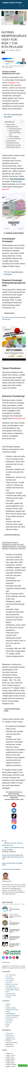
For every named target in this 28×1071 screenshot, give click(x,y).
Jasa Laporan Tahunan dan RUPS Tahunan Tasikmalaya (14, 938)
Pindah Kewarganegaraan (12, 1015)
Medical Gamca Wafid (12, 984)
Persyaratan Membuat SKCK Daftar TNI (14, 923)
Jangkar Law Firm (10, 1055)
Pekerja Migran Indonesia (12, 989)
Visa (3, 52)
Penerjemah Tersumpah (12, 1009)
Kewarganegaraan (10, 1013)
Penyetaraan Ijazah (11, 995)
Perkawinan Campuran (12, 1017)
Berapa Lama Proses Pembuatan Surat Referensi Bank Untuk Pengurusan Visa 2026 (12, 856)
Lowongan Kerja (10, 1037)
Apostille (8, 1004)
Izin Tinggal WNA (10, 986)
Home (3, 66)
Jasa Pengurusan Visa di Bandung (11, 869)
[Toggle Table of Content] (21, 122)
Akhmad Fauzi (4, 50)
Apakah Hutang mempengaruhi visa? (12, 125)
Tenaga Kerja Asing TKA (12, 988)
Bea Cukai (8, 1022)
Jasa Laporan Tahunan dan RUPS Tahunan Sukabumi (14, 945)
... (2, 897)
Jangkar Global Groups (12, 3)
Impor (7, 1026)
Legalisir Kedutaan (11, 1008)
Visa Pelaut (9, 982)
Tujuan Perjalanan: (14, 136)
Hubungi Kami (9, 1035)
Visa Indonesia (10, 980)
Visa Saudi (9, 976)
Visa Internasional (10, 975)
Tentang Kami (9, 1033)
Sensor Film (9, 1020)
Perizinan (8, 997)
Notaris (8, 1006)
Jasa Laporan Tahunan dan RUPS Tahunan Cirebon (14, 931)
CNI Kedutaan (9, 1019)
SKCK (7, 991)
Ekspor (8, 1024)
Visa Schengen (10, 978)
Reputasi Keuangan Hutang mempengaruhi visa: (15, 132)
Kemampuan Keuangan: (15, 128)
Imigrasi (8, 1011)
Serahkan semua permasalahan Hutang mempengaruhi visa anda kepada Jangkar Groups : (13, 144)
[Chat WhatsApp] (22, 1065)
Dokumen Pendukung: (15, 138)
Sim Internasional (10, 993)
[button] (20, 6)
